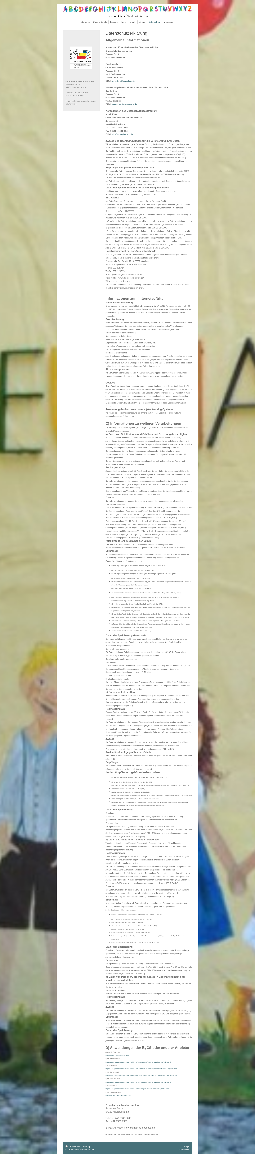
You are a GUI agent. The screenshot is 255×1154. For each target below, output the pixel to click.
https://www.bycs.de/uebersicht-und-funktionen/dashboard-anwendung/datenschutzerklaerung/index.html (141, 1068)
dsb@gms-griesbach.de (122, 134)
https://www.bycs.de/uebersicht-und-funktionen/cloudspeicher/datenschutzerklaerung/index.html (138, 1082)
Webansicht (184, 1149)
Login (186, 1146)
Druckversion (75, 1146)
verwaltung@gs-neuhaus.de (123, 81)
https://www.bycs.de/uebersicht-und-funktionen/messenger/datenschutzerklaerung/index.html (137, 1089)
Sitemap (86, 1146)
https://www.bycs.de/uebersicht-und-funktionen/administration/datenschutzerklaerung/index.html (138, 1062)
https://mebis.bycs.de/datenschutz (117, 1055)
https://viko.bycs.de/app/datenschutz (118, 1095)
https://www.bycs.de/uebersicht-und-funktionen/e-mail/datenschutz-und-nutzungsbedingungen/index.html (141, 1075)
